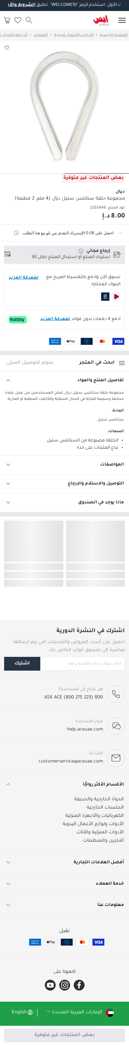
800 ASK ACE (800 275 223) (73, 697)
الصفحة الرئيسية (114, 35)
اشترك (22, 663)
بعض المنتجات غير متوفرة (64, 1035)
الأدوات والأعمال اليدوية (74, 35)
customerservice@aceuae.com (71, 761)
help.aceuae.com (85, 729)
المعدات (41, 35)
